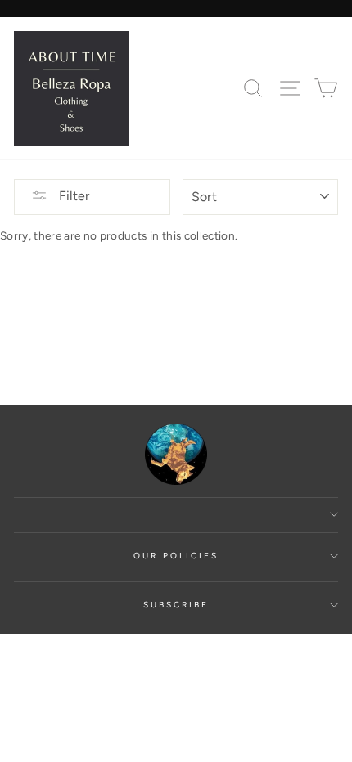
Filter (72, 196)
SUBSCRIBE (176, 604)
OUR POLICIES (176, 555)
